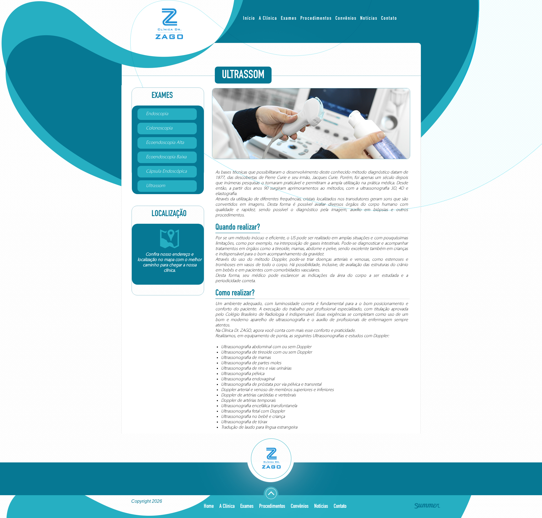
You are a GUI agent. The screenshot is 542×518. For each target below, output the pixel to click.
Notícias (368, 18)
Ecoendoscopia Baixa (166, 157)
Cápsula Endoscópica (166, 171)
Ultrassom (155, 185)
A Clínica (268, 18)
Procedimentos (316, 18)
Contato (389, 18)
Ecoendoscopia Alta (165, 142)
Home (209, 506)
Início (249, 18)
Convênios (346, 18)
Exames (289, 18)
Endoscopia (157, 113)
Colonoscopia (159, 128)
